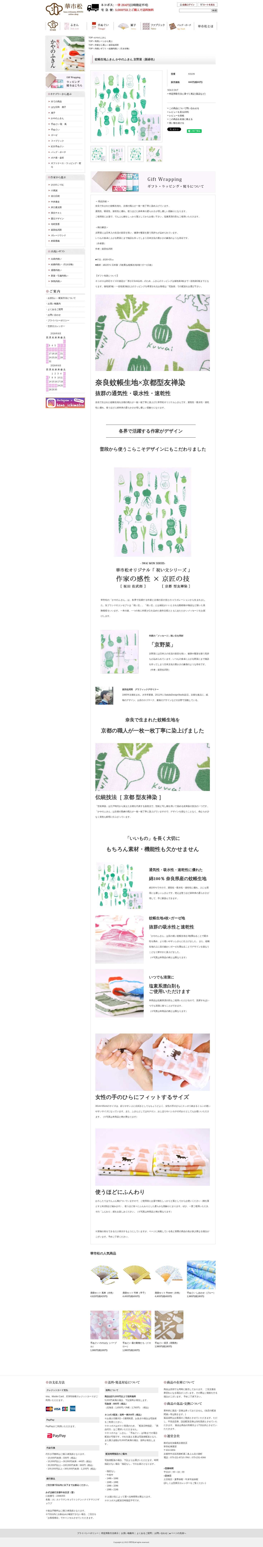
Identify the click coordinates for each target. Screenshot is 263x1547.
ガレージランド (58, 235)
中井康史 (55, 202)
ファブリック (57, 141)
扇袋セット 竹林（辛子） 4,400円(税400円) (135, 1295)
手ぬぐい (55, 129)
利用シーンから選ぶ (104, 41)
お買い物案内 (54, 303)
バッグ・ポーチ (58, 152)
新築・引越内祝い (59, 275)
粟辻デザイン (57, 218)
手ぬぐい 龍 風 (59, 124)
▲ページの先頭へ (177, 1533)
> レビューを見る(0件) (178, 112)
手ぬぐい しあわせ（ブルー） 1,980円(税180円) (201, 1295)
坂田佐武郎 (114, 45)
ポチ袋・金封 (57, 157)
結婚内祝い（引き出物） (119, 48)
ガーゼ (54, 135)
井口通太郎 (56, 207)
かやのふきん (100, 38)
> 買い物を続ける (175, 123)
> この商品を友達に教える (180, 119)
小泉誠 (54, 190)
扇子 (53, 113)
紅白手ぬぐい (57, 146)
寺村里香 (55, 224)
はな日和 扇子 (58, 107)
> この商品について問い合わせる (183, 108)
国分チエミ (56, 213)
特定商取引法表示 (109, 1533)
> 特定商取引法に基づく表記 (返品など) (186, 94)
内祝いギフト (101, 48)
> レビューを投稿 (175, 115)
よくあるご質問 (55, 309)
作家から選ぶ (101, 45)
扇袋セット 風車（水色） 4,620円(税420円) (102, 1295)
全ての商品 (56, 101)
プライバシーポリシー (58, 320)
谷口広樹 (55, 196)
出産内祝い (56, 259)
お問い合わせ (54, 315)
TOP (91, 38)
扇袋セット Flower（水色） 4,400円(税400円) (168, 1295)
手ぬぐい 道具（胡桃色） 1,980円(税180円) (167, 1345)
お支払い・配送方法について (62, 298)
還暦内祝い (56, 270)
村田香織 (55, 241)
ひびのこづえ (57, 185)
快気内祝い (56, 281)
